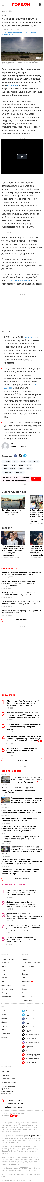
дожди (21, 465)
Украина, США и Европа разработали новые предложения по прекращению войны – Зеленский (20, 839)
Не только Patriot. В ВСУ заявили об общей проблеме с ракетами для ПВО (20, 819)
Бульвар (6, 528)
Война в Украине (7, 959)
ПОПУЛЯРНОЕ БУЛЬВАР (13, 884)
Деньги (4, 966)
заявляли (28, 337)
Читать (36, 479)
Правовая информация (10, 1082)
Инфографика (6, 993)
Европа (21, 468)
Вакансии (5, 1071)
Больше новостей (22, 879)
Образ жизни (6, 985)
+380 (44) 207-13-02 (14, 1104)
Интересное (6, 996)
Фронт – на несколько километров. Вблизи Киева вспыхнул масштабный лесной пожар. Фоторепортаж (26, 779)
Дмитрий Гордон (32, 1011)
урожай (13, 465)
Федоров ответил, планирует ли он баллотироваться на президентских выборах (21, 750)
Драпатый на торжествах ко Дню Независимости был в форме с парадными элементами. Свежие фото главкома (24, 916)
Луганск (4, 1037)
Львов (3, 1014)
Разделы (25, 954)
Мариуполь (5, 1033)
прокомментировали (20, 280)
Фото (24, 985)
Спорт (3, 974)
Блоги (24, 970)
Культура (4, 978)
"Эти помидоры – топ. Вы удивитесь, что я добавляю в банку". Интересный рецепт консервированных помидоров (24, 927)
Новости (4, 954)
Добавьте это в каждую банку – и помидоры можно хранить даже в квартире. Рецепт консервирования (21, 904)
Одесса (4, 1018)
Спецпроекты (27, 1000)
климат (23, 461)
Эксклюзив (26, 981)
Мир (10, 11)
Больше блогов (22, 620)
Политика (5, 963)
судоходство (19, 472)
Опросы (25, 993)
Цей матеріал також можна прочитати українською (20, 34)
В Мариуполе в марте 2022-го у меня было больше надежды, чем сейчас (20, 602)
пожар (15, 461)
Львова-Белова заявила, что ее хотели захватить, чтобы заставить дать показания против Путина (19, 790)
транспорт (6, 461)
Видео (24, 989)
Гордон (4, 11)
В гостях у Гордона (29, 966)
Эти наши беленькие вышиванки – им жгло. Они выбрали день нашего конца (21, 573)
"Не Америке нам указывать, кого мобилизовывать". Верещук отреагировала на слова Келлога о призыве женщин (21, 861)
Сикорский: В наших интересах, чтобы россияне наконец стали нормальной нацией (21, 811)
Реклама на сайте (8, 1079)
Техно (3, 981)
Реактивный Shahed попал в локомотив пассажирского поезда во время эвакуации (23, 726)
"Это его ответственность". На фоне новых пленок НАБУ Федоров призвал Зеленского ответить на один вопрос (23, 715)
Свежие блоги (9, 568)
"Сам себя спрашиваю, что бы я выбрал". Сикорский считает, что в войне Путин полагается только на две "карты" (19, 828)
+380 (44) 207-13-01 (13, 1100)
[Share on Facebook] (15, 456)
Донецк (4, 1022)
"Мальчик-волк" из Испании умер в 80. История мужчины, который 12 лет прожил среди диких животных (22, 703)
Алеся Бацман (31, 1039)
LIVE (23, 978)
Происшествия (7, 989)
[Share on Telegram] (25, 456)
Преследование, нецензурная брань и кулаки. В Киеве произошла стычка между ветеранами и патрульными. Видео (21, 850)
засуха (29, 468)
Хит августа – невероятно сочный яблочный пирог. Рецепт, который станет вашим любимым (23, 939)
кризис (5, 465)
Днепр (3, 1029)
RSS (27, 1051)
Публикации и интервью (31, 963)
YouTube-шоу (27, 996)
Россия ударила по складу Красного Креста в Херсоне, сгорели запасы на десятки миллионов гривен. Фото (21, 801)
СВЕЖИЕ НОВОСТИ (11, 771)
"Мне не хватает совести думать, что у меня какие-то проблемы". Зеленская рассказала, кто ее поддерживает (12, 550)
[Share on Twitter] (20, 456)
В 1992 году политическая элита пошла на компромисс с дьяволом (20, 593)
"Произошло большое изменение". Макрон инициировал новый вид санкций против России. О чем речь (20, 871)
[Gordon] (21, 5)
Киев (3, 1011)
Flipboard (29, 1047)
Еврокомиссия (33, 461)
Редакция (5, 1075)
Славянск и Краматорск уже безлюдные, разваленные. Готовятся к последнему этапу (18, 583)
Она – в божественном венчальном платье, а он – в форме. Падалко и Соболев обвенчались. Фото (21, 892)
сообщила (12, 85)
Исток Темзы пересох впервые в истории (11, 511)
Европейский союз (9, 468)
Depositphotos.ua (35, 1136)
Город (3, 1006)
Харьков (4, 1026)
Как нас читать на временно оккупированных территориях (8, 1090)
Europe (29, 465)
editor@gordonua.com (14, 1107)
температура (7, 472)
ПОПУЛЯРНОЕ (8, 695)
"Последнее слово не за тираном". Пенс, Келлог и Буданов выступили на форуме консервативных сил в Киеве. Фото (24, 738)
